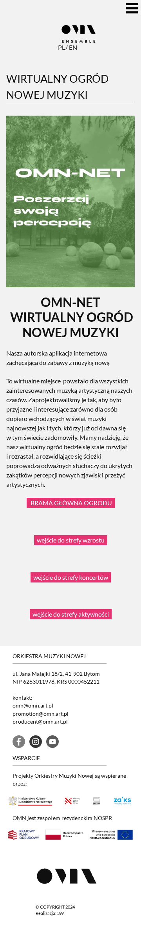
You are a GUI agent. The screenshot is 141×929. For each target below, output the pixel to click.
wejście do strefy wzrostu (71, 540)
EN (72, 47)
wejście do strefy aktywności (71, 614)
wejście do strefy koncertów (70, 577)
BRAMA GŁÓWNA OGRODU (70, 502)
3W (60, 913)
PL (61, 47)
